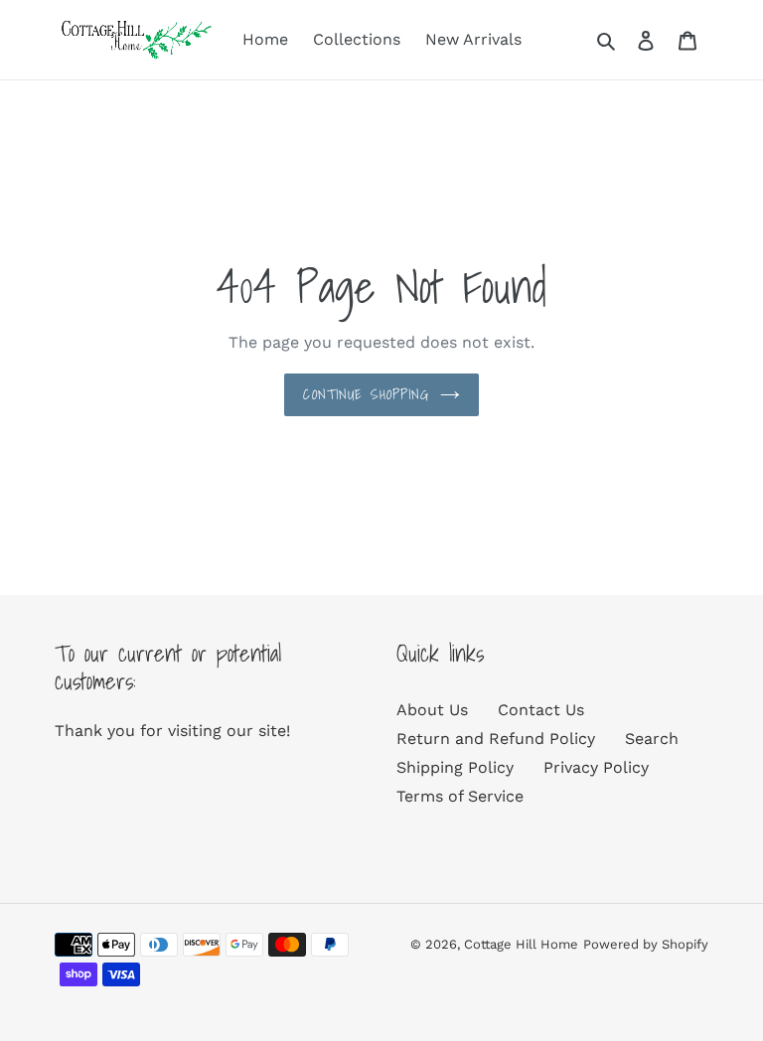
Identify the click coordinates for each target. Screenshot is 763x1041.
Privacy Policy (596, 767)
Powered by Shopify (645, 944)
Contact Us (541, 709)
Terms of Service (460, 796)
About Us (432, 709)
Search (652, 738)
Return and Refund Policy (495, 738)
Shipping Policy (455, 767)
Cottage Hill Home (521, 944)
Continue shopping (366, 394)
